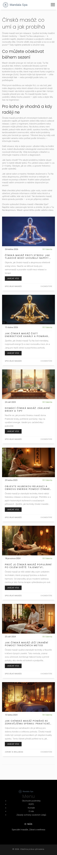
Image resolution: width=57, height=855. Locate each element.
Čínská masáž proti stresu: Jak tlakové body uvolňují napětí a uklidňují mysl (28, 256)
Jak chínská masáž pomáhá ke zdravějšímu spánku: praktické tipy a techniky (27, 722)
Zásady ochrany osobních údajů (31, 815)
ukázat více (13, 278)
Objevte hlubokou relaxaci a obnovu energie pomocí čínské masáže (27, 488)
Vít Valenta (47, 249)
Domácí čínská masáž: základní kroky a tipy (27, 409)
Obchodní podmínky (31, 801)
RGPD (31, 804)
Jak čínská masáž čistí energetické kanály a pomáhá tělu (26, 335)
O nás (31, 811)
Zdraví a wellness (14, 752)
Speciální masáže (13, 286)
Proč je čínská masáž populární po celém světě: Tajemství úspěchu (28, 566)
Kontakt (31, 808)
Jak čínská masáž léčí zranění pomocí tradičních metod (26, 644)
